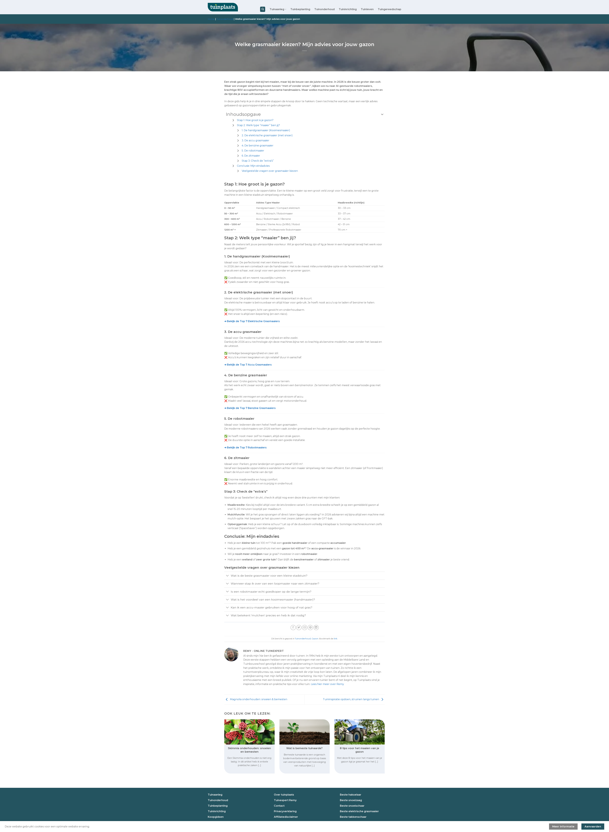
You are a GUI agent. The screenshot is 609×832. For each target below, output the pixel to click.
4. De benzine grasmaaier (257, 145)
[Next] (380, 740)
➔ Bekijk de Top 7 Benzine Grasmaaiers (250, 408)
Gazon (315, 638)
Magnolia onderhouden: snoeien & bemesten (258, 699)
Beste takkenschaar (353, 816)
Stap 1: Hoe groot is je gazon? (255, 120)
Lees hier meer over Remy (327, 684)
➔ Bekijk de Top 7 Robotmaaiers (245, 447)
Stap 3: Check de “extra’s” (258, 160)
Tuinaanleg (277, 9)
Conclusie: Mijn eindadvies (253, 165)
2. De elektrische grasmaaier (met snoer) (267, 135)
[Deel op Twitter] (298, 627)
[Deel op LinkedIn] (316, 627)
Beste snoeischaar (352, 805)
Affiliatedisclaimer (286, 816)
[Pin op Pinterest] (310, 627)
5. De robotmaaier (253, 150)
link (335, 638)
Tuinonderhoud (324, 9)
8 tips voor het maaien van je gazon (359, 750)
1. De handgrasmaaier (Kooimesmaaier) (266, 130)
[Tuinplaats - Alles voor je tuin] (223, 7)
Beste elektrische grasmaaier (359, 811)
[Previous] (229, 740)
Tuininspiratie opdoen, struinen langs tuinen (351, 699)
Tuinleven (367, 9)
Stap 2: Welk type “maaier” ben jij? (258, 125)
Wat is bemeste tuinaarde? (304, 748)
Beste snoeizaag (351, 800)
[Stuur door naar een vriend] (304, 627)
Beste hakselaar (350, 794)
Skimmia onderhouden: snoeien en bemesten (249, 750)
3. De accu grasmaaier (255, 140)
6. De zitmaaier (251, 155)
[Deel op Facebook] (293, 627)
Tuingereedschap (389, 9)
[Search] (262, 9)
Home (211, 19)
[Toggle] (227, 576)
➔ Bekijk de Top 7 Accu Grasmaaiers (248, 364)
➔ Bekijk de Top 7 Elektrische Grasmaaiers (252, 321)
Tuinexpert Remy (285, 800)
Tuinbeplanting (300, 9)
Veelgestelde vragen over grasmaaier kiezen (270, 170)
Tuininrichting (348, 9)
